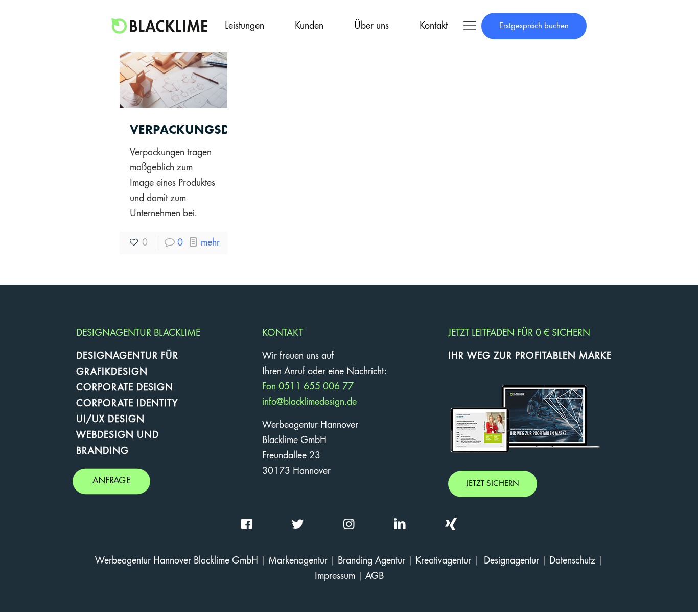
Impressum (335, 576)
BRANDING (102, 451)
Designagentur (511, 561)
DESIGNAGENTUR (117, 356)
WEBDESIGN (105, 435)
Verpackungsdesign (199, 129)
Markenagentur (298, 561)
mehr (210, 243)
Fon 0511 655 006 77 (308, 387)
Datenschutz (572, 561)
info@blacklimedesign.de (309, 402)
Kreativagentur (443, 561)
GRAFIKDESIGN (112, 372)
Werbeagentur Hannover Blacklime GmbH (176, 561)
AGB (374, 576)
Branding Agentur (371, 561)
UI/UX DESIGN (110, 419)
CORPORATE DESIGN (124, 388)
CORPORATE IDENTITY (127, 404)
